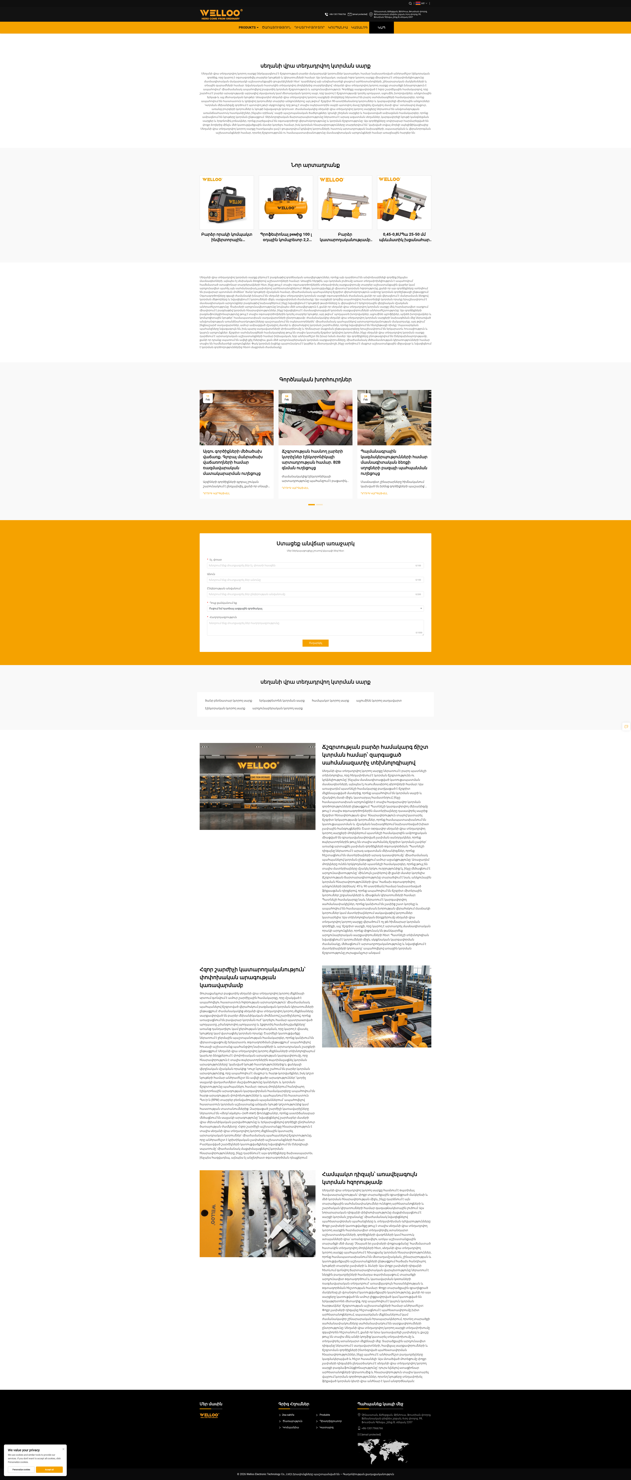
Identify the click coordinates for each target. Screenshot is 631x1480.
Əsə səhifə (288, 1414)
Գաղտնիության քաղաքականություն (368, 1474)
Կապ (381, 28)
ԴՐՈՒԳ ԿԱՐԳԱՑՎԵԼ (216, 493)
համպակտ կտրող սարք (330, 700)
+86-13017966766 (337, 14)
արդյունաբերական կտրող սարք (277, 708)
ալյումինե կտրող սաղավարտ (379, 700)
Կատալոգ (359, 27)
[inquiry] (626, 726)
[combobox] (315, 608)
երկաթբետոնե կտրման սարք (282, 700)
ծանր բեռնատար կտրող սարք (228, 700)
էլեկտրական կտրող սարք (225, 708)
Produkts (247, 27)
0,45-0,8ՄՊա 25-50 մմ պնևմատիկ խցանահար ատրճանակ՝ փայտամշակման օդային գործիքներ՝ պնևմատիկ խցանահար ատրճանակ (404, 237)
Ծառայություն (276, 27)
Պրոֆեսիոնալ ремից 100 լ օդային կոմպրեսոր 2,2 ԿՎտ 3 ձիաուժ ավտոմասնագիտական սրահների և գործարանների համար (286, 237)
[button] (311, 504)
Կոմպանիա (338, 27)
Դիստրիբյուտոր (309, 27)
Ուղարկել (315, 643)
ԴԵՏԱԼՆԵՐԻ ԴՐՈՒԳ (226, 202)
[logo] (221, 14)
